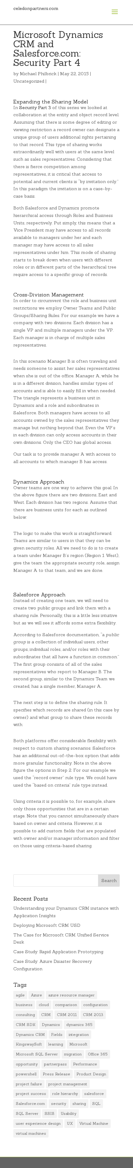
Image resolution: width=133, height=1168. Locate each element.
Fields (56, 1034)
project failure (29, 1084)
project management (67, 1084)
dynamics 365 (79, 1024)
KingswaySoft (29, 1044)
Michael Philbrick (38, 73)
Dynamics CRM (30, 1034)
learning (55, 1044)
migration (73, 1054)
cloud (44, 1004)
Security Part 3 (35, 107)
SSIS (49, 1113)
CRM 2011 (67, 1014)
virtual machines (31, 1133)
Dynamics (51, 1024)
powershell (26, 1074)
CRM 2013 (93, 1014)
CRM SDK (26, 1024)
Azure (36, 995)
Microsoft (78, 1044)
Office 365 (98, 1054)
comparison (66, 1004)
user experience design (38, 1123)
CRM (46, 1014)
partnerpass (55, 1064)
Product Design (91, 1074)
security (58, 1103)
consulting (25, 1014)
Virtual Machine (93, 1123)
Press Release (56, 1074)
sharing (79, 1103)
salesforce (94, 1093)
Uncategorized (28, 81)
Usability (68, 1113)
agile (20, 995)
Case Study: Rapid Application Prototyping (58, 951)
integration (79, 1034)
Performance (85, 1064)
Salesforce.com (30, 1103)
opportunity (27, 1064)
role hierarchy (65, 1093)
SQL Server (27, 1113)
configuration (95, 1004)
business (24, 1004)
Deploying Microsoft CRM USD (46, 925)
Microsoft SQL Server (37, 1054)
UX (70, 1123)
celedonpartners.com (35, 8)
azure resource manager (71, 995)
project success (31, 1093)
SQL (96, 1103)
